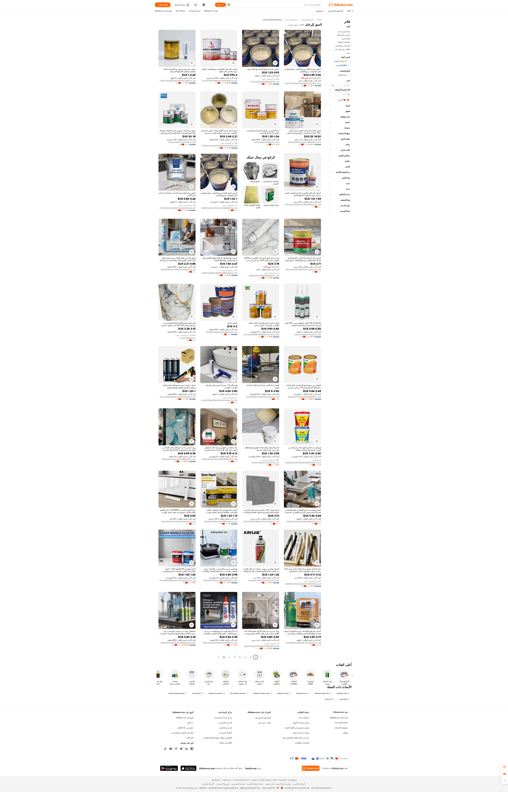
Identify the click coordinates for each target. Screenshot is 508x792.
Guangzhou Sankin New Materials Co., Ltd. (220, 580)
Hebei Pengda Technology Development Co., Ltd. (177, 208)
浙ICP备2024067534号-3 (321, 788)
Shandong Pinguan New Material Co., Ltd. (304, 397)
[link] (504, 766)
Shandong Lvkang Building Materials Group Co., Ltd (260, 334)
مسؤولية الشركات (341, 728)
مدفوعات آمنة (304, 718)
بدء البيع (190, 723)
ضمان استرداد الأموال (301, 723)
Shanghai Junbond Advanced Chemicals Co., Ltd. (177, 397)
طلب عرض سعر (264, 723)
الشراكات (189, 738)
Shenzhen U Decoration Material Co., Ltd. (179, 459)
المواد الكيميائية (307, 20)
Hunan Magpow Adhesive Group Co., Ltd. (262, 397)
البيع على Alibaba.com (184, 718)
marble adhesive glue (176, 693)
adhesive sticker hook (261, 693)
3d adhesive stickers (238, 693)
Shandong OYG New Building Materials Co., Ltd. (177, 642)
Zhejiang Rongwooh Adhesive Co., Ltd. (221, 332)
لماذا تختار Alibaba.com (339, 718)
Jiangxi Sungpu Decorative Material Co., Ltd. (261, 646)
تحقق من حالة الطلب (185, 728)
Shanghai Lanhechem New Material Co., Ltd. (303, 204)
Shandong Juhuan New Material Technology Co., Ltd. (218, 80)
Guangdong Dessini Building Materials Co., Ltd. (302, 462)
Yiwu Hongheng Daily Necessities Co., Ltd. (220, 642)
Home (319, 20)
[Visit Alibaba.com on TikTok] (165, 748)
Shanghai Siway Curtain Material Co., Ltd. (304, 142)
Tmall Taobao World (241, 780)
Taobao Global (265, 780)
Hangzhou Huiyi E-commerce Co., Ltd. (263, 580)
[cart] (195, 5)
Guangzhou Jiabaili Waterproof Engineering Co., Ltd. (177, 580)
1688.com (227, 780)
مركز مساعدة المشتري (223, 718)
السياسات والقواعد (302, 743)
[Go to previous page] (260, 657)
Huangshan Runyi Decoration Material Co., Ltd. (302, 584)
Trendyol (282, 780)
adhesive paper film (322, 693)
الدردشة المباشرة (225, 723)
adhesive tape (342, 693)
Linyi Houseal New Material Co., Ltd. (264, 81)
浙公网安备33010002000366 (297, 788)
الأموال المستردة (225, 733)
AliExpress (216, 780)
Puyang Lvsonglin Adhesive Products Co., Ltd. (302, 269)
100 (224, 657)
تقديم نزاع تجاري (225, 728)
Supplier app (251, 768)
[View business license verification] (278, 788)
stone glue (343, 699)
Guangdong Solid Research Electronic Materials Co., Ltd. (218, 208)
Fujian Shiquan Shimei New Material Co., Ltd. (219, 459)
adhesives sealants (215, 693)
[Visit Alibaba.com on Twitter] (181, 748)
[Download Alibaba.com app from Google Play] (169, 768)
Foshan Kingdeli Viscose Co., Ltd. (307, 334)
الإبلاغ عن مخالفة (225, 743)
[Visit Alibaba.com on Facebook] (191, 748)
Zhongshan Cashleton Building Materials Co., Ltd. (218, 273)
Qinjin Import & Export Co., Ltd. (266, 142)
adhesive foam (301, 693)
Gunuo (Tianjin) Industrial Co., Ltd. (182, 142)
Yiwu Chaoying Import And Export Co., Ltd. (178, 521)
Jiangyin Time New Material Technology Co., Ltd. (260, 521)
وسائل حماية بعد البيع (301, 733)
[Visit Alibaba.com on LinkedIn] (186, 748)
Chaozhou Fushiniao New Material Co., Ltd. (303, 521)
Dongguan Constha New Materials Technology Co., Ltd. (218, 400)
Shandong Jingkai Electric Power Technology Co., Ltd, (177, 269)
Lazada (254, 780)
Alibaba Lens (337, 768)
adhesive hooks (282, 693)
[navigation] (338, 339)
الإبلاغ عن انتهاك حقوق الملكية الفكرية (217, 738)
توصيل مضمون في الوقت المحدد (296, 728)
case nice (328, 699)
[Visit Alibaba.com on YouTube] (170, 748)
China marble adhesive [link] (272, 20)
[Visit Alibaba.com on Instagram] (176, 748)
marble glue (196, 693)
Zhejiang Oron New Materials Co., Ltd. (264, 275)
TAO (274, 780)
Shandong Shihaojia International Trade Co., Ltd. (302, 83)
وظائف (345, 733)
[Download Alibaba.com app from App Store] (188, 768)
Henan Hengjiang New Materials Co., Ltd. (220, 521)
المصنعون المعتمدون (263, 718)
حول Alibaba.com (340, 712)
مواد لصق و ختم (291, 20)
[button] (228, 4)
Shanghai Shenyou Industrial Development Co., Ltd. (218, 145)
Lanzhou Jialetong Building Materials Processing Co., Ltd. (302, 642)
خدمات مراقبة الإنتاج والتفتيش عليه (296, 738)
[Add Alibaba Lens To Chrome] (310, 768)
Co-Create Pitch (341, 723)
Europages (292, 780)
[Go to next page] (218, 657)
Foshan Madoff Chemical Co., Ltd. (265, 462)
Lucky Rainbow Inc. (188, 338)
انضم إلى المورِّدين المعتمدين (182, 733)
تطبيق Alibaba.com (207, 768)
